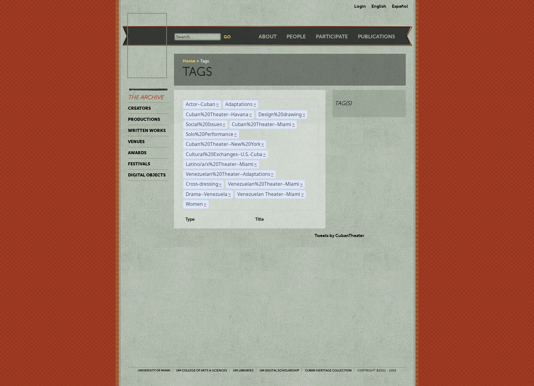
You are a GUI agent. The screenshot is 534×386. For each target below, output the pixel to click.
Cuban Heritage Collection (328, 370)
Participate (332, 37)
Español (400, 6)
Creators (139, 108)
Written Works (147, 130)
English (378, 6)
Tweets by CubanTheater (339, 235)
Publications (376, 37)
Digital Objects (147, 174)
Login (360, 6)
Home (189, 60)
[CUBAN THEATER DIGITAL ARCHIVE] (141, 20)
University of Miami (154, 370)
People (296, 37)
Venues (136, 141)
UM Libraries (243, 370)
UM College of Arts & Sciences (201, 370)
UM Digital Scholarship (279, 370)
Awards (137, 152)
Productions (144, 119)
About (268, 37)
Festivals (139, 163)
